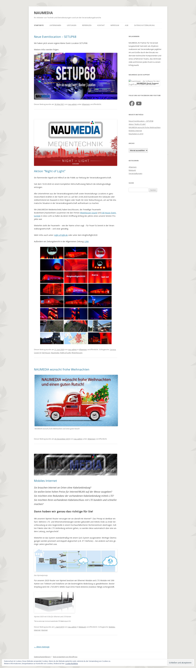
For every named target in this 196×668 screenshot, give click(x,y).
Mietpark (82, 627)
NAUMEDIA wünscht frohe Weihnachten (61, 369)
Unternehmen (55, 25)
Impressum (115, 25)
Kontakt (101, 25)
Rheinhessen (77, 352)
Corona (113, 349)
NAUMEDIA (43, 12)
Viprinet (44, 630)
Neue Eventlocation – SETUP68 (55, 37)
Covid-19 (37, 352)
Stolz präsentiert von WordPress (65, 657)
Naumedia (55, 352)
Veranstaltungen (135, 173)
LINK (86, 241)
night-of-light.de (61, 235)
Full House (46, 352)
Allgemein (86, 104)
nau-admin (72, 104)
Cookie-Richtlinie (71, 663)
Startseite (39, 25)
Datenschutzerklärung (144, 25)
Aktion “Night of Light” (49, 171)
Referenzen (86, 25)
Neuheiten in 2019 (136, 134)
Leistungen (71, 25)
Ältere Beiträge (41, 647)
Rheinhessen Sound (88, 212)
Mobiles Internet (45, 481)
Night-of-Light (65, 352)
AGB (126, 25)
